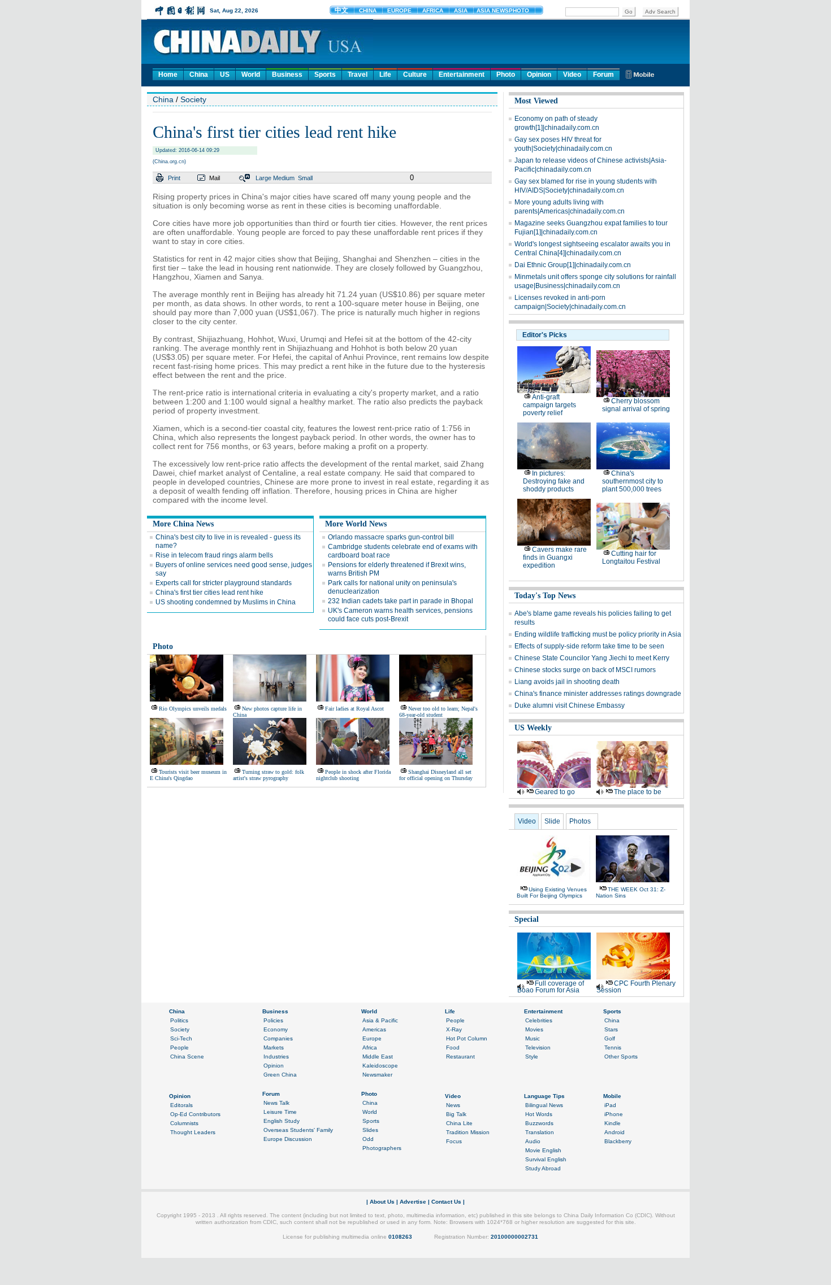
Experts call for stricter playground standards (223, 583)
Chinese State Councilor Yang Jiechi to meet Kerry (591, 658)
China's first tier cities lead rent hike (209, 592)
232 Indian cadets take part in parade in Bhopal (400, 601)
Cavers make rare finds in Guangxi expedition (555, 557)
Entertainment (461, 75)
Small (305, 178)
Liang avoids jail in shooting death (567, 682)
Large (263, 178)
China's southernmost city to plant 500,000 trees (632, 481)
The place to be (637, 792)
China (198, 75)
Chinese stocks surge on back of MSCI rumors (585, 670)
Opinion (539, 75)
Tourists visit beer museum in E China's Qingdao (188, 775)
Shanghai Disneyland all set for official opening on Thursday (436, 775)
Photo (505, 75)
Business (287, 75)
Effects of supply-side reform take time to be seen (589, 646)
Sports (325, 75)
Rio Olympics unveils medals (193, 708)
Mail (214, 178)
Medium (284, 178)
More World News (356, 524)
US (225, 75)
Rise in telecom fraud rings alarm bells (214, 555)
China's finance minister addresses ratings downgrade (597, 694)
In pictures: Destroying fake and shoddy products (554, 481)
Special (526, 919)
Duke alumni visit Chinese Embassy (569, 705)
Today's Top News (544, 595)
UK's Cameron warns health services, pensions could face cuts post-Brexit (400, 615)
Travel (357, 75)
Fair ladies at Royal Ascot (354, 708)
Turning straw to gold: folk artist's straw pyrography (268, 775)
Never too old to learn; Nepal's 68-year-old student (438, 711)
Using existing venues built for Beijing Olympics (552, 892)
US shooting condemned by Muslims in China (225, 602)
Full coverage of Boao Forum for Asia (550, 986)
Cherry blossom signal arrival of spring (636, 405)
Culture (415, 75)
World (250, 75)
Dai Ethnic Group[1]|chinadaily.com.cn (572, 265)
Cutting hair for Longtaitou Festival (631, 557)
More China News (183, 524)
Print (174, 178)
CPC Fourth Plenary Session (636, 986)
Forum (603, 75)
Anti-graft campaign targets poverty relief (549, 405)
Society (193, 99)
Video (572, 75)
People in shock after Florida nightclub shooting (353, 775)
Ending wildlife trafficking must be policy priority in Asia (597, 634)
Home (168, 75)
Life (385, 75)
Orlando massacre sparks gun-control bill (391, 537)
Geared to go (555, 792)
